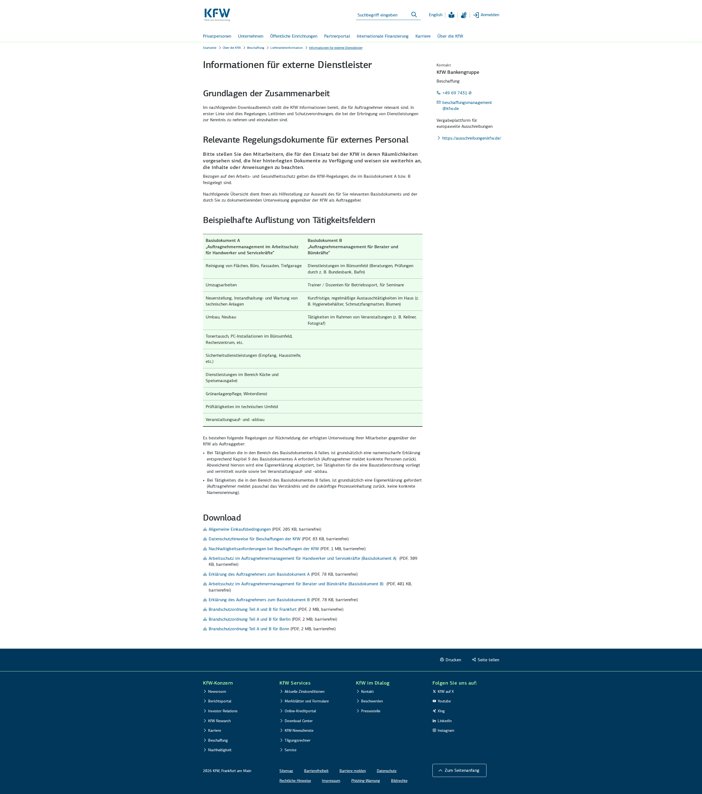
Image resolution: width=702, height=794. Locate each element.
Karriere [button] (423, 36)
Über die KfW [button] (450, 36)
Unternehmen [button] (250, 36)
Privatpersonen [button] (217, 36)
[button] (459, 770)
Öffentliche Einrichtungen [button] (293, 36)
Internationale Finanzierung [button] (383, 36)
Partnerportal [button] (337, 36)
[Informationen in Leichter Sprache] (451, 15)
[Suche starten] (414, 15)
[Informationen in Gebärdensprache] (463, 15)
